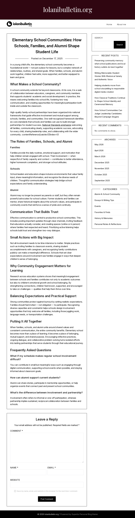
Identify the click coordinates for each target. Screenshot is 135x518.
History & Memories (104, 218)
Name (14, 467)
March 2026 (100, 156)
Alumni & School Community (107, 194)
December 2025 (102, 162)
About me (121, 24)
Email (51, 467)
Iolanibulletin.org (67, 9)
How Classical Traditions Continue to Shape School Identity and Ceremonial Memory (110, 101)
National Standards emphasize (56, 125)
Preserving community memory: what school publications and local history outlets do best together (110, 63)
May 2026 (99, 144)
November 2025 (102, 168)
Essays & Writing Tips (104, 200)
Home (109, 24)
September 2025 (102, 180)
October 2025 (101, 174)
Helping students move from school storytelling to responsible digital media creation (109, 88)
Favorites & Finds (102, 212)
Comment (16, 431)
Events (98, 206)
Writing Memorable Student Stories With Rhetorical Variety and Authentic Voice (108, 76)
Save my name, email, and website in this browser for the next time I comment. (47, 491)
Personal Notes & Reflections (108, 224)
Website (15, 480)
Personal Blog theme (89, 514)
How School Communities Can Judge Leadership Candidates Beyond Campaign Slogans (108, 113)
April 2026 (99, 150)
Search (99, 38)
